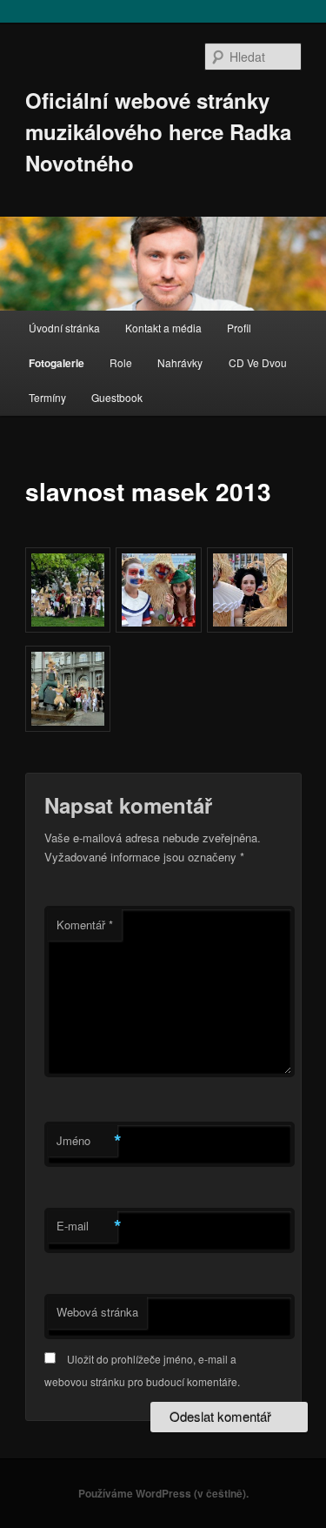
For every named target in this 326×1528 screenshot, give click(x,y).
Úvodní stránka (64, 327)
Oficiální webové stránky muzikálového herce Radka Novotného (158, 131)
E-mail (87, 1226)
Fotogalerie (56, 363)
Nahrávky (180, 362)
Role (121, 362)
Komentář (85, 924)
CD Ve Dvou (258, 362)
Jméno (87, 1141)
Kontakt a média (163, 327)
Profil (239, 327)
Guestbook (117, 397)
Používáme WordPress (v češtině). (163, 1493)
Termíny (47, 397)
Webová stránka (97, 1311)
